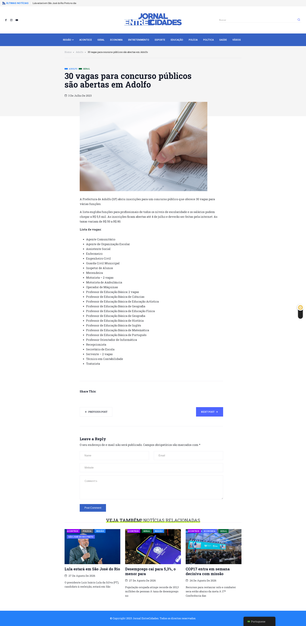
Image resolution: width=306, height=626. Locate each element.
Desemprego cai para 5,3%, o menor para (150, 571)
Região (67, 39)
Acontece (85, 39)
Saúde (223, 39)
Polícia (193, 39)
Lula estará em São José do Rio (92, 569)
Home (68, 52)
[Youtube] (18, 20)
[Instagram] (12, 20)
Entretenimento (138, 39)
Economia (116, 39)
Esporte (160, 39)
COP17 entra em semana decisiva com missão (208, 571)
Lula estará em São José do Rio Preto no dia (54, 3)
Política (208, 39)
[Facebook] (7, 20)
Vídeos (236, 39)
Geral (101, 39)
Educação (177, 39)
